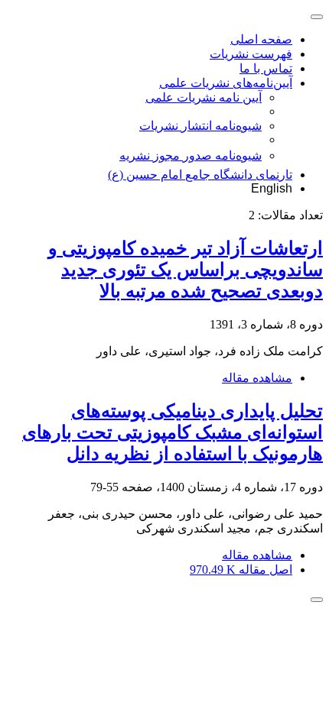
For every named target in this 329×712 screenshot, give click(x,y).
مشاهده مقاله (257, 377)
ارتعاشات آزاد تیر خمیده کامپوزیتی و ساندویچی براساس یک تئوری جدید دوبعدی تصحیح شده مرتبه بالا (185, 269)
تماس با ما (265, 68)
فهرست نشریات (251, 53)
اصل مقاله (241, 569)
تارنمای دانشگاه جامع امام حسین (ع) (200, 174)
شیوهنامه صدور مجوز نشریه (190, 155)
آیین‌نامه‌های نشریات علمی (225, 82)
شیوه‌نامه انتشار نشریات (200, 125)
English (271, 188)
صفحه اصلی (261, 39)
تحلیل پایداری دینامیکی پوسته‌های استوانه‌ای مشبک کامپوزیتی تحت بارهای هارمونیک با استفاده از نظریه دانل (172, 432)
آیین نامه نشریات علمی (203, 97)
